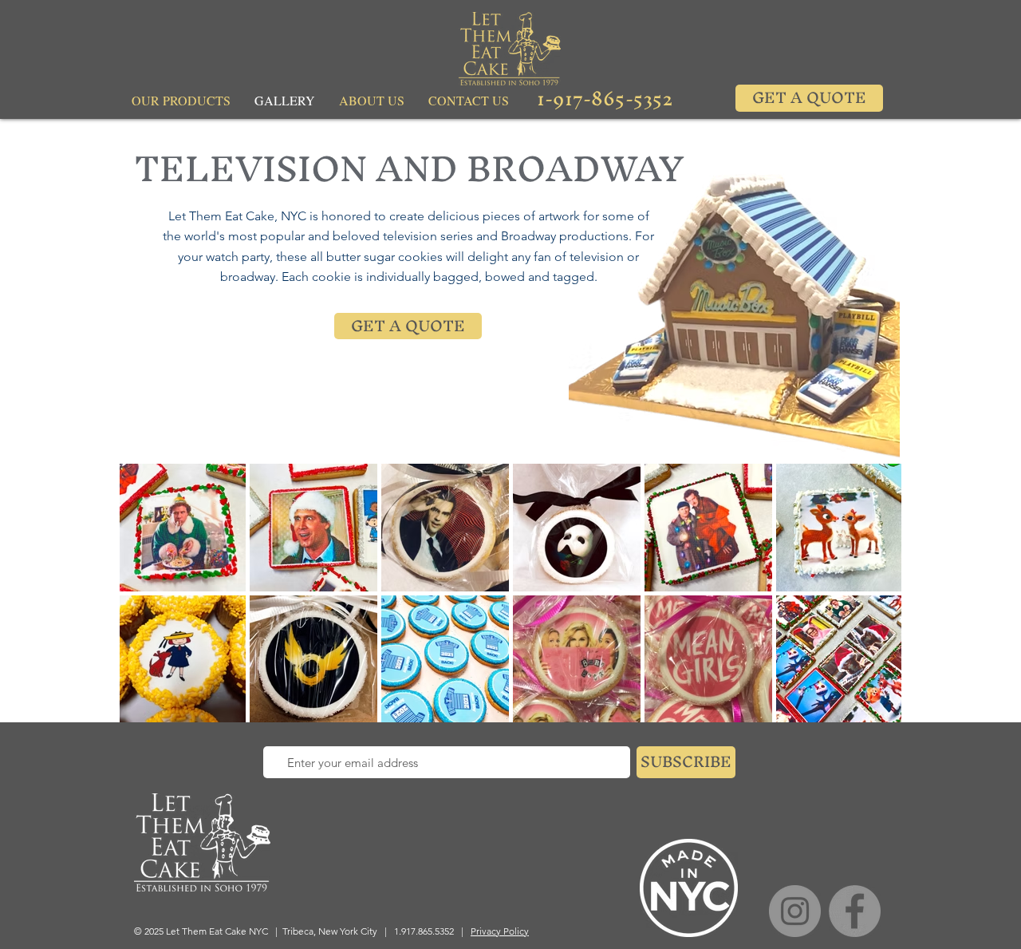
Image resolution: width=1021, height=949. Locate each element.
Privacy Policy (500, 931)
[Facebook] (855, 911)
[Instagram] (795, 911)
